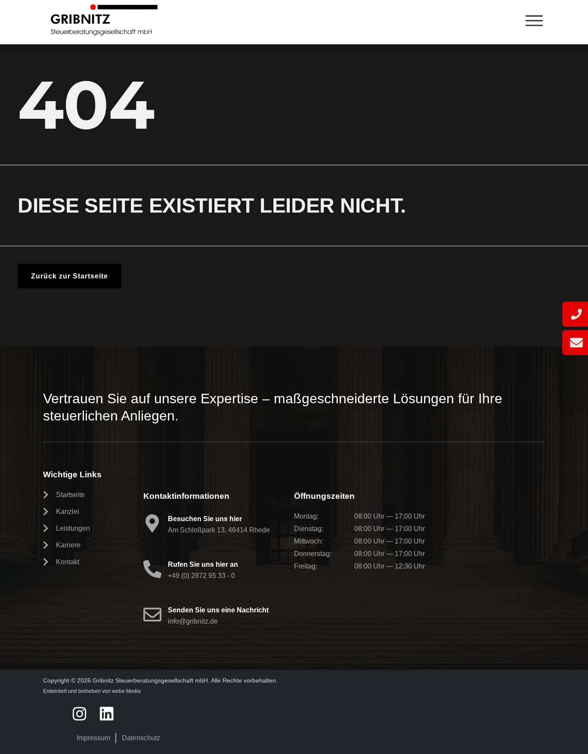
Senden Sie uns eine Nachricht (218, 610)
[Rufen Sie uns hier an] (152, 569)
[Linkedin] (106, 713)
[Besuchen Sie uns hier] (152, 523)
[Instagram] (80, 713)
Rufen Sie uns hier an (203, 564)
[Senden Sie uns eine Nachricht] (152, 615)
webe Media (126, 691)
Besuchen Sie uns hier (205, 518)
